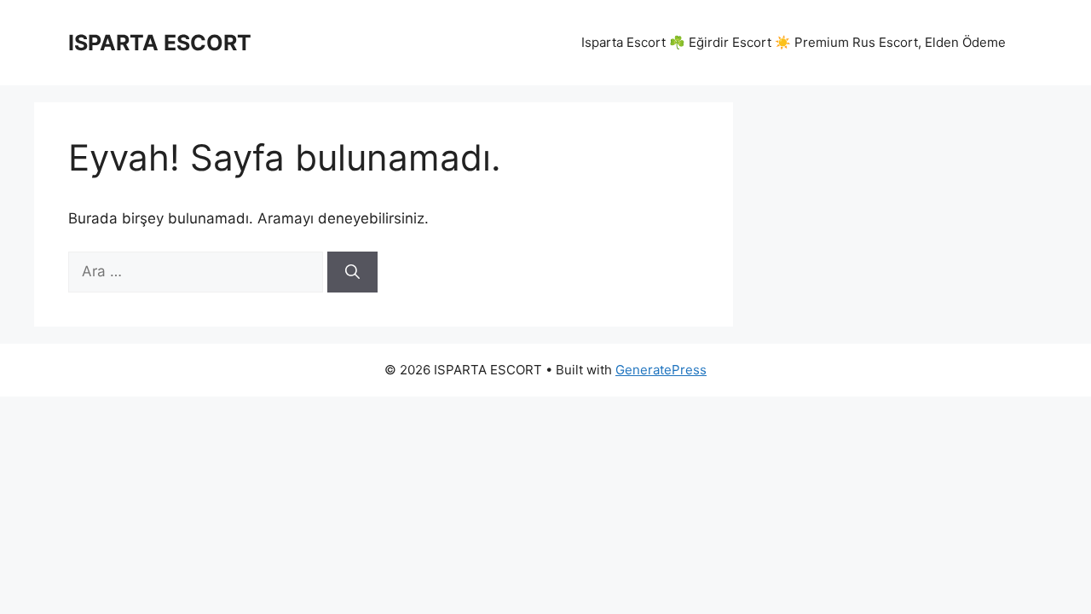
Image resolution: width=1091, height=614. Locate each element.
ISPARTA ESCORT (159, 42)
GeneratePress (661, 370)
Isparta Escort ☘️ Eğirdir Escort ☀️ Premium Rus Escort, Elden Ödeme (793, 42)
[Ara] (352, 272)
